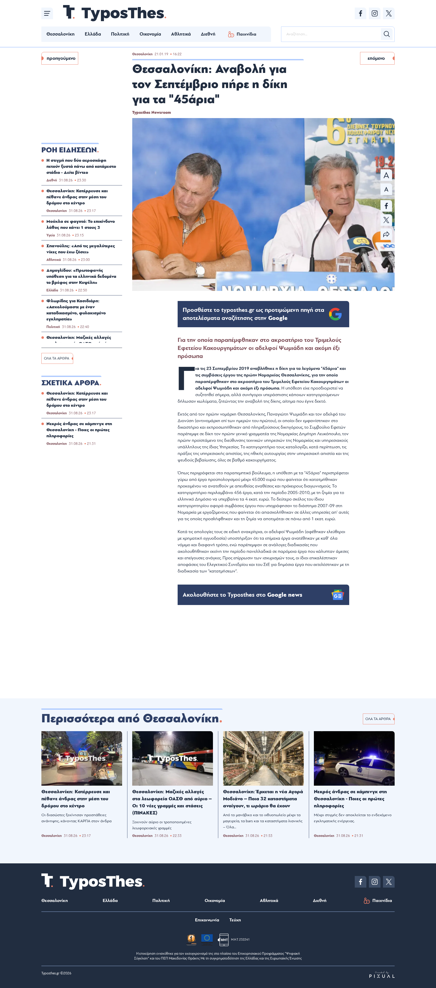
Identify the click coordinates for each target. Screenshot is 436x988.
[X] (389, 13)
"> (253, 314)
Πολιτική (120, 34)
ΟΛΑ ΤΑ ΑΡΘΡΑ (56, 358)
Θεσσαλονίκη (60, 34)
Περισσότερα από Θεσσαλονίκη (130, 718)
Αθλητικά (181, 34)
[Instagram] (374, 13)
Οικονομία (150, 34)
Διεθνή (208, 34)
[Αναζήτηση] (387, 34)
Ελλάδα (93, 34)
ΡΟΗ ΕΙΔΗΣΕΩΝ (69, 150)
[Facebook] (360, 13)
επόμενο (376, 58)
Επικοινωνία (207, 920)
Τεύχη (235, 920)
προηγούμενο (61, 58)
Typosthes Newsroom (151, 112)
